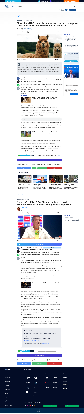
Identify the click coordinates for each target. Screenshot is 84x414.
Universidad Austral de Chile (36, 78)
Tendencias (35, 9)
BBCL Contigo (53, 9)
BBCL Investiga (46, 9)
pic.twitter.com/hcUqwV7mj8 (31, 340)
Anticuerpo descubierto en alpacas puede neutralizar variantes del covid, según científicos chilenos (45, 98)
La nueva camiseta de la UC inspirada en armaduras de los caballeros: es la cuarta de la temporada (46, 283)
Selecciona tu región (11, 1)
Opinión (40, 9)
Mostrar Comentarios (39, 160)
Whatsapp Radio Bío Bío (72, 405)
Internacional (18, 9)
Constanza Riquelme (30, 30)
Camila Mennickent (27, 28)
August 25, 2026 (46, 343)
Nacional (12, 9)
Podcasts (7, 9)
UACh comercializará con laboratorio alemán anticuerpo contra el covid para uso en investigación (46, 132)
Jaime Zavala (24, 207)
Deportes (30, 9)
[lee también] (26, 285)
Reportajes (7, 397)
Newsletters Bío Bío (44, 1)
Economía (25, 9)
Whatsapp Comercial (51, 405)
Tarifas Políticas (8, 405)
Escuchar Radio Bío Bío (71, 1)
